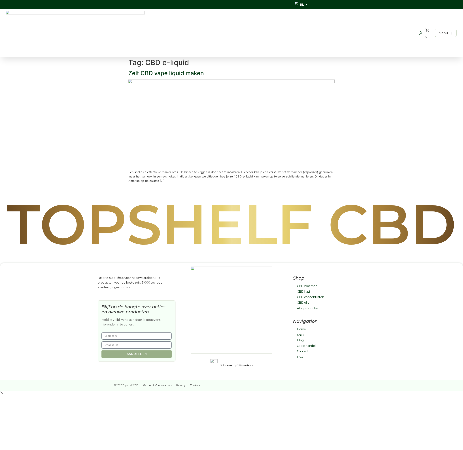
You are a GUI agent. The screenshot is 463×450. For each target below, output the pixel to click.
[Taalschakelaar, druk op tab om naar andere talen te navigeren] (301, 4)
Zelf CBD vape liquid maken (166, 73)
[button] (445, 33)
